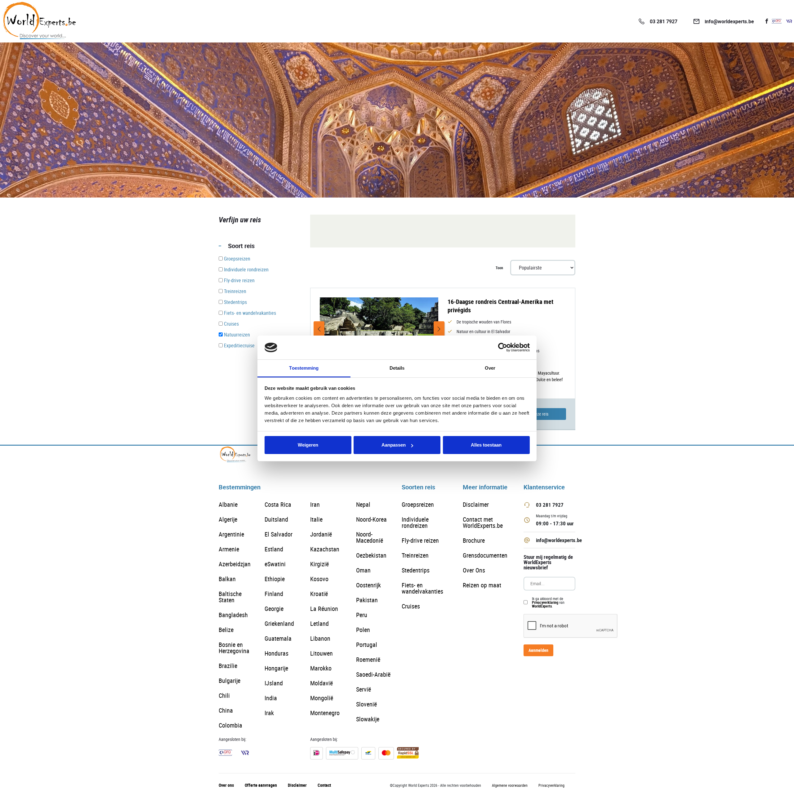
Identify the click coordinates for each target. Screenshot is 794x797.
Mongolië (321, 698)
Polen (363, 630)
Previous (319, 329)
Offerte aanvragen (261, 785)
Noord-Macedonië (369, 537)
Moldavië (321, 683)
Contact (324, 785)
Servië (363, 689)
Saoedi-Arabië (373, 674)
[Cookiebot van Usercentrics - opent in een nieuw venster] (502, 347)
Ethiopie (275, 579)
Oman (363, 570)
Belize (226, 630)
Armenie (229, 549)
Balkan (227, 579)
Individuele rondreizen (415, 522)
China (226, 710)
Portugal (366, 644)
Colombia (230, 725)
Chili (224, 695)
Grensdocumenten (485, 555)
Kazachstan (324, 549)
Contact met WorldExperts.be (483, 522)
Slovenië (366, 704)
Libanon (320, 638)
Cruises (411, 606)
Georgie (274, 608)
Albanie (228, 504)
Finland (274, 594)
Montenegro (325, 713)
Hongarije (276, 668)
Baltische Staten (230, 597)
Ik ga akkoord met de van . (548, 602)
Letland (319, 623)
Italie (316, 519)
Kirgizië (319, 564)
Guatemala (278, 638)
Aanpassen (393, 444)
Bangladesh (233, 615)
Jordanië (321, 534)
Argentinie (231, 534)
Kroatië (319, 594)
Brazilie (228, 665)
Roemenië (368, 659)
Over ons (226, 785)
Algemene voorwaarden (510, 785)
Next (439, 329)
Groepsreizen (418, 504)
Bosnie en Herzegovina (234, 647)
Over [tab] (490, 368)
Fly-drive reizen (420, 540)
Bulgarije (229, 680)
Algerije (228, 519)
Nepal (363, 504)
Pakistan (367, 600)
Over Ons (474, 570)
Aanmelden (538, 650)
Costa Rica (278, 504)
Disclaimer (476, 504)
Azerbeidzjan (235, 564)
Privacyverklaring (545, 602)
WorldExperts (542, 605)
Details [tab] (397, 368)
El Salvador (278, 534)
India (271, 698)
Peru (361, 615)
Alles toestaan (486, 444)
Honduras (276, 653)
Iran (315, 504)
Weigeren (308, 444)
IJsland (274, 683)
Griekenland (279, 623)
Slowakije (367, 719)
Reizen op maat (482, 585)
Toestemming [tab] (304, 368)
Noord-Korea (371, 519)
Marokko (321, 668)
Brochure (474, 540)
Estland (274, 549)
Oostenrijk (368, 585)
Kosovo (319, 579)
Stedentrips (416, 570)
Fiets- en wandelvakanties (422, 588)
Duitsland (276, 519)
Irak (269, 713)
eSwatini (275, 564)
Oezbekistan (371, 555)
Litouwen (321, 653)
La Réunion (324, 608)
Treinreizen (415, 555)
